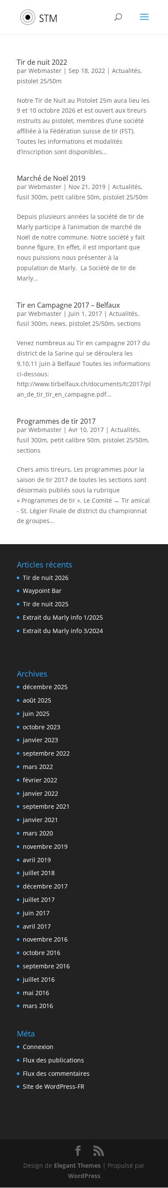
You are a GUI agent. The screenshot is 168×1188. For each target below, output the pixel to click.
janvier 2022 (40, 793)
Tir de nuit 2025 (45, 604)
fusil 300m (32, 197)
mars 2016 (38, 1006)
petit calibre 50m (75, 197)
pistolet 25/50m (39, 81)
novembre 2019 (45, 846)
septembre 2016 (46, 966)
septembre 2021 (46, 806)
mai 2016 (36, 993)
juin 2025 (36, 713)
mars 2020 (38, 833)
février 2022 (40, 780)
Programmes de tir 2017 (56, 421)
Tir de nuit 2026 (45, 578)
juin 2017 (36, 913)
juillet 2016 (39, 979)
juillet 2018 (39, 873)
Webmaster (45, 70)
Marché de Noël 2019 (51, 178)
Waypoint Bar (42, 590)
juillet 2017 (39, 899)
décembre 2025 (45, 687)
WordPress (84, 1176)
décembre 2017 (45, 886)
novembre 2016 (45, 939)
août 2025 (37, 700)
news (57, 323)
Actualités (126, 70)
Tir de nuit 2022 (42, 62)
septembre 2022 (46, 753)
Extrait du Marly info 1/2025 (63, 617)
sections (129, 323)
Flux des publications (53, 1060)
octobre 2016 (41, 953)
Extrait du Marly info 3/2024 (63, 631)
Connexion (38, 1047)
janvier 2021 (40, 820)
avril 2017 (37, 926)
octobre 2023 (41, 727)
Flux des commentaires (56, 1073)
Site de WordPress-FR (53, 1086)
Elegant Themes (77, 1165)
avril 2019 (37, 860)
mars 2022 (38, 767)
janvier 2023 (40, 740)
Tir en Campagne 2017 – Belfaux (68, 305)
